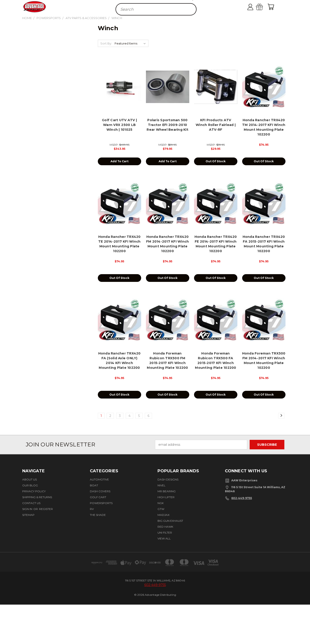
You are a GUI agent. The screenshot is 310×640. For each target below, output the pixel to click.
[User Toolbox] (255, 7)
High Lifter (166, 497)
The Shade (98, 515)
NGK (160, 503)
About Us (29, 479)
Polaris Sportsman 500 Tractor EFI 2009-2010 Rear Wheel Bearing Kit (167, 125)
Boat (94, 485)
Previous (304, 623)
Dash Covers (100, 491)
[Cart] (272, 7)
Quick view (119, 81)
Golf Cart (98, 497)
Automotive (99, 479)
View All (164, 538)
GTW (160, 509)
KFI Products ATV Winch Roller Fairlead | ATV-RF (216, 125)
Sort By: (106, 43)
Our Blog (30, 485)
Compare (118, 90)
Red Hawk (165, 526)
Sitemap (28, 515)
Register (46, 509)
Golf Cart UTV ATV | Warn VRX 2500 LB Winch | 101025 (119, 125)
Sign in (27, 509)
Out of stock (216, 161)
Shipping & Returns (37, 497)
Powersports (101, 503)
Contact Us (31, 503)
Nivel (161, 485)
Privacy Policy (34, 491)
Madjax (163, 515)
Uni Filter (164, 532)
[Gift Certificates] (264, 7)
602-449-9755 (241, 498)
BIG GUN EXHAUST (170, 520)
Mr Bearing (166, 491)
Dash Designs (167, 479)
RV (92, 509)
